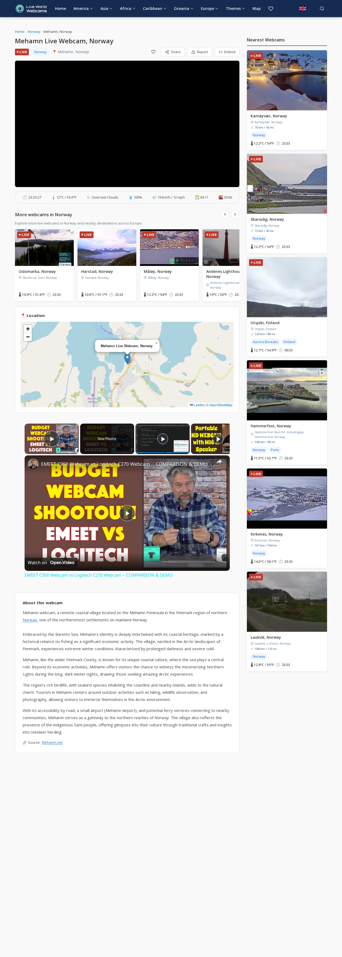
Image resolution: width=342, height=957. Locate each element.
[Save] (153, 52)
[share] (219, 461)
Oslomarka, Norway (37, 271)
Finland (289, 341)
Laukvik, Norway (266, 637)
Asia (104, 8)
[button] (127, 359)
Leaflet (198, 404)
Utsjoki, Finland (265, 322)
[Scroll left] (225, 214)
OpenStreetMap (220, 404)
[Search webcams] (322, 8)
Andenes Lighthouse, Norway (225, 274)
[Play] (162, 438)
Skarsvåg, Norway (267, 219)
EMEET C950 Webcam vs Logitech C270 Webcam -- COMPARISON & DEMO (124, 464)
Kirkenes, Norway (267, 534)
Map (256, 8)
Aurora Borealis (265, 341)
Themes (233, 8)
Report (202, 51)
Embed (229, 51)
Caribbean (152, 8)
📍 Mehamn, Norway (70, 51)
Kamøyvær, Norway (269, 115)
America (81, 8)
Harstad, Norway (97, 271)
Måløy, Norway (158, 271)
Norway (34, 31)
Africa (125, 8)
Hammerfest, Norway (271, 425)
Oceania (181, 8)
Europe (207, 8)
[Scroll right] (235, 214)
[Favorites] (271, 8)
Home (60, 8)
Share (176, 51)
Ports (275, 449)
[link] (33, 464)
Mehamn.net (52, 742)
